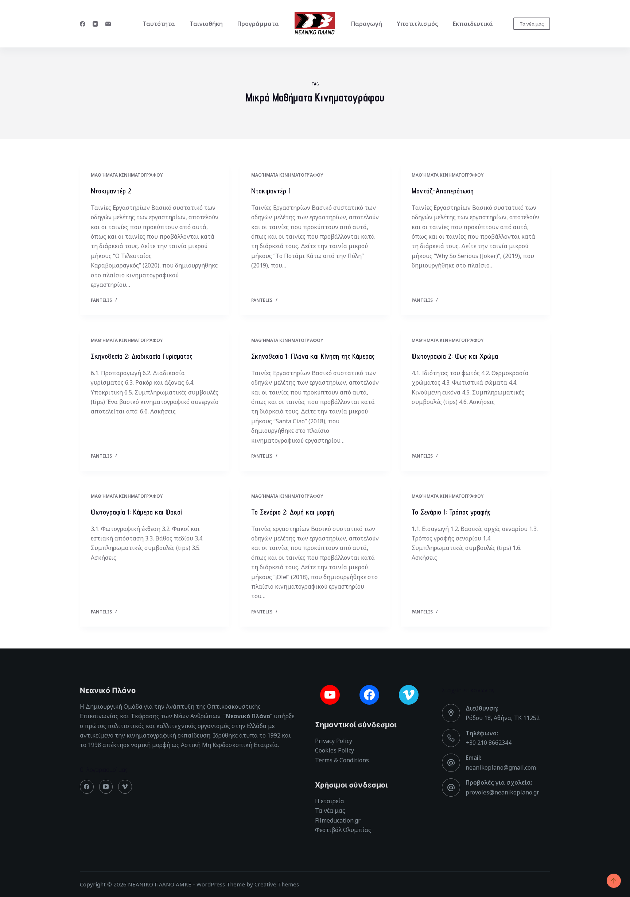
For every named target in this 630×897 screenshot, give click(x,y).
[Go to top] (614, 881)
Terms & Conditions (342, 760)
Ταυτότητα (159, 24)
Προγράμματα (258, 24)
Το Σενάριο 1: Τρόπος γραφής (451, 512)
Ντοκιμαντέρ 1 (271, 190)
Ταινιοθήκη (206, 24)
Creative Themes (276, 884)
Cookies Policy (334, 750)
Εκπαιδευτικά (473, 24)
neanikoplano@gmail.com (501, 767)
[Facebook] (82, 24)
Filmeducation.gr (338, 820)
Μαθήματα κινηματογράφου (127, 175)
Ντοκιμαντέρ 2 (111, 190)
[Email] (108, 24)
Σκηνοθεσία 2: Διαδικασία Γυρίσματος (141, 356)
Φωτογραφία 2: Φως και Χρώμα (455, 356)
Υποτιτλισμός (417, 24)
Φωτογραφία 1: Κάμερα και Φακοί (136, 512)
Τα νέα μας (532, 23)
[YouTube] (95, 24)
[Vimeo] (125, 787)
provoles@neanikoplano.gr (502, 792)
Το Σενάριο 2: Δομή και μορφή (292, 512)
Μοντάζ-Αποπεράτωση (443, 190)
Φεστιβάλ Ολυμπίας (343, 830)
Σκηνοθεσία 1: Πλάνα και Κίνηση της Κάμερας (312, 356)
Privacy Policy (333, 741)
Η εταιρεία (329, 801)
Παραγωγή (366, 24)
